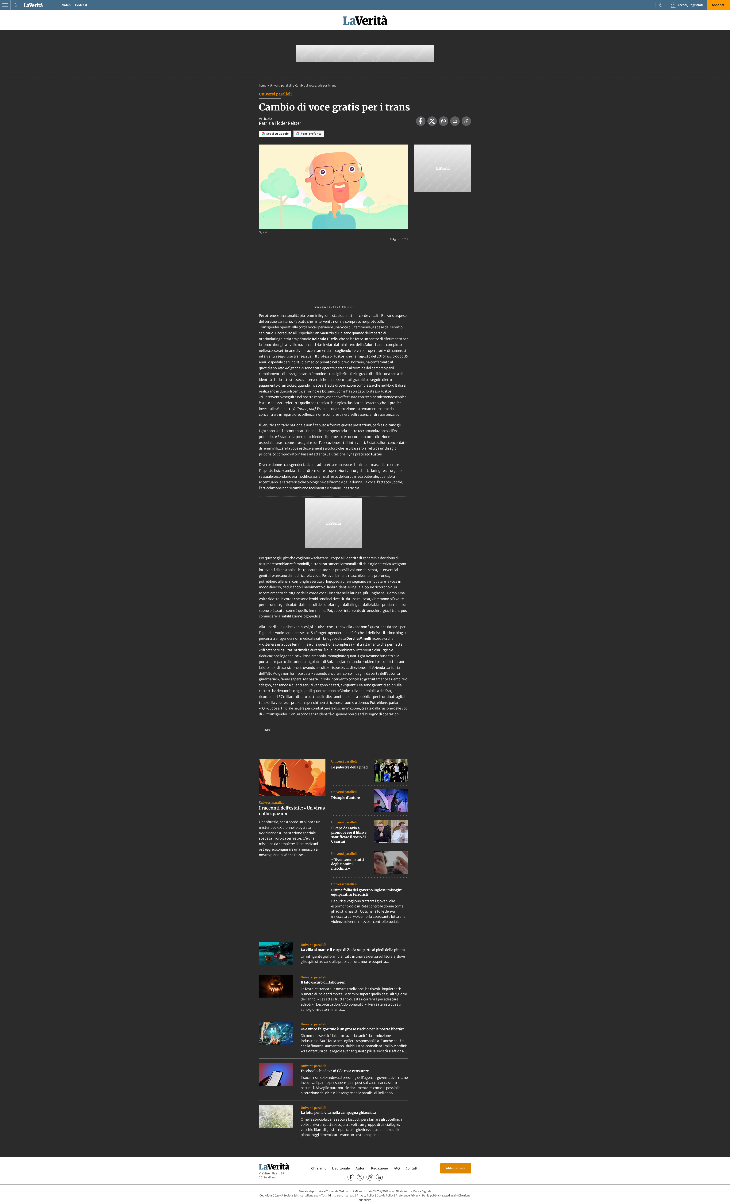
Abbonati (718, 5)
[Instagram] (370, 1177)
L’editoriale (341, 1168)
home (262, 85)
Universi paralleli (281, 85)
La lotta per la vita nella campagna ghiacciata (338, 1112)
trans (267, 730)
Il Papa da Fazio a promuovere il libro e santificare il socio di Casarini (349, 835)
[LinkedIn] (379, 1177)
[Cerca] (15, 5)
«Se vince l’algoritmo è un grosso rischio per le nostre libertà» (353, 1029)
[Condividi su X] (432, 121)
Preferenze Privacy (408, 1195)
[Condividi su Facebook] (420, 121)
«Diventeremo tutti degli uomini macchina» (347, 864)
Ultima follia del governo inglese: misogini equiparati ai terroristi (366, 892)
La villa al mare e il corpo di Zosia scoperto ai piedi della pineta (353, 950)
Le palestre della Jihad (349, 767)
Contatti (411, 1168)
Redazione (379, 1168)
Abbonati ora (455, 1168)
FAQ (397, 1168)
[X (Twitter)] (360, 1177)
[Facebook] (351, 1177)
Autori (360, 1168)
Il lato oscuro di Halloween (323, 982)
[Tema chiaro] (655, 5)
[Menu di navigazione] (5, 5)
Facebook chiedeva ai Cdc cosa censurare (335, 1071)
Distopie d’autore (345, 797)
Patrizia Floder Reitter (280, 123)
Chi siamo (318, 1168)
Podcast (81, 5)
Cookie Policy (385, 1195)
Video (66, 5)
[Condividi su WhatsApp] (443, 121)
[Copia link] (466, 121)
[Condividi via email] (455, 121)
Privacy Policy (366, 1195)
